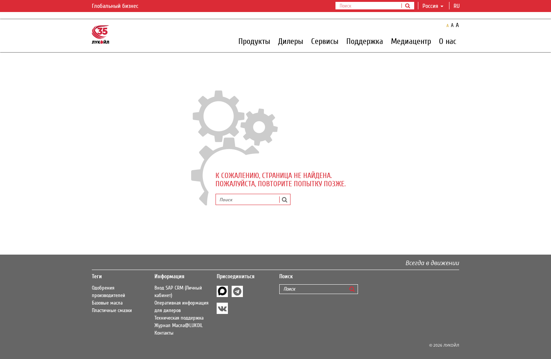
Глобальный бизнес (116, 6)
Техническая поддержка (179, 318)
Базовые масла (107, 303)
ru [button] (457, 6)
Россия (430, 6)
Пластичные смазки (112, 311)
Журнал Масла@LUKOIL (178, 326)
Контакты (164, 333)
